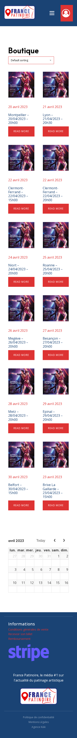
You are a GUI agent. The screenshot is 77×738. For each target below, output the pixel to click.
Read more (21, 131)
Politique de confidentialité (38, 717)
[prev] (55, 540)
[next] (64, 540)
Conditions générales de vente (28, 629)
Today (40, 540)
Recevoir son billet (20, 634)
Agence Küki (39, 727)
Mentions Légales (39, 722)
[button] (67, 13)
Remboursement (19, 639)
